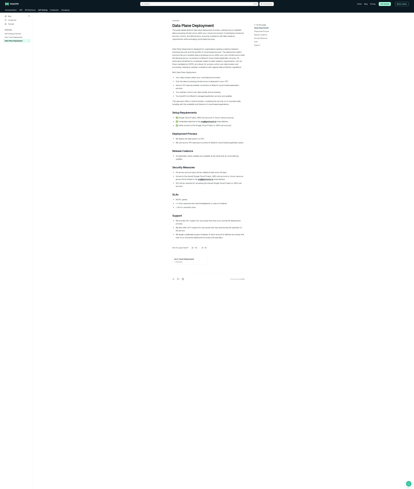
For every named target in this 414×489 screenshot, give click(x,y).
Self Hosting (42, 10)
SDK (20, 10)
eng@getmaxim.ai (208, 121)
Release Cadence (260, 35)
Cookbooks (54, 10)
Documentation (11, 10)
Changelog (65, 10)
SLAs (256, 42)
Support (257, 45)
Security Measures (260, 38)
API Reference (30, 10)
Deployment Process (261, 31)
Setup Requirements (261, 28)
